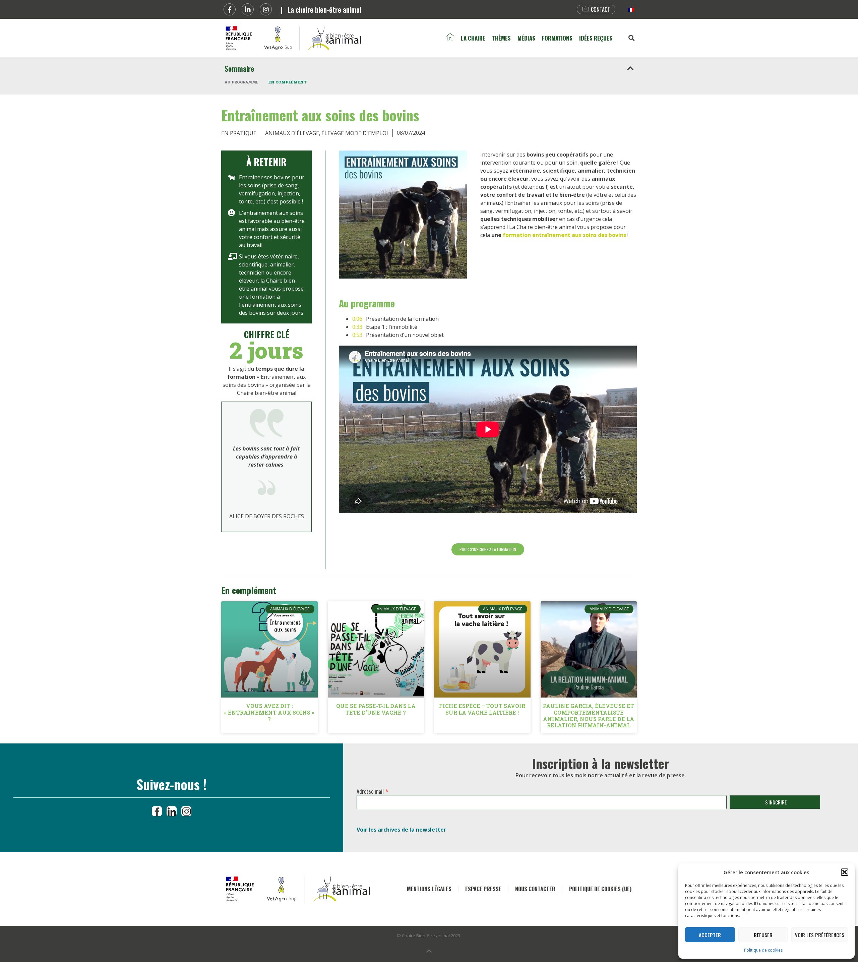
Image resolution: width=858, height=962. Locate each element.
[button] (844, 872)
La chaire (473, 38)
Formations (557, 38)
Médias (526, 38)
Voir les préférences (819, 935)
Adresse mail (372, 790)
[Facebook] (230, 9)
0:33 (357, 326)
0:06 (357, 318)
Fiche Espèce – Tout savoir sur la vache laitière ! (482, 709)
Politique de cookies (763, 950)
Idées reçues (595, 38)
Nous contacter (535, 889)
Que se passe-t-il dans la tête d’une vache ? (376, 709)
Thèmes (501, 38)
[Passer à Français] (631, 9)
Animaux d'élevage (292, 133)
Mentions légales (429, 889)
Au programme (241, 81)
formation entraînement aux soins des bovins (564, 235)
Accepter (710, 935)
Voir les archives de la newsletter (401, 829)
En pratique (238, 133)
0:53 (357, 335)
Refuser (763, 935)
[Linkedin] (248, 9)
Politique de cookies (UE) (600, 889)
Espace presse (483, 889)
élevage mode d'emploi (354, 133)
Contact (600, 9)
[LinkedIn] (172, 811)
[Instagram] (266, 9)
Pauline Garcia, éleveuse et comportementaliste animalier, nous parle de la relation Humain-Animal (588, 715)
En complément (287, 81)
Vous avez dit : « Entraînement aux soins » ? (269, 712)
